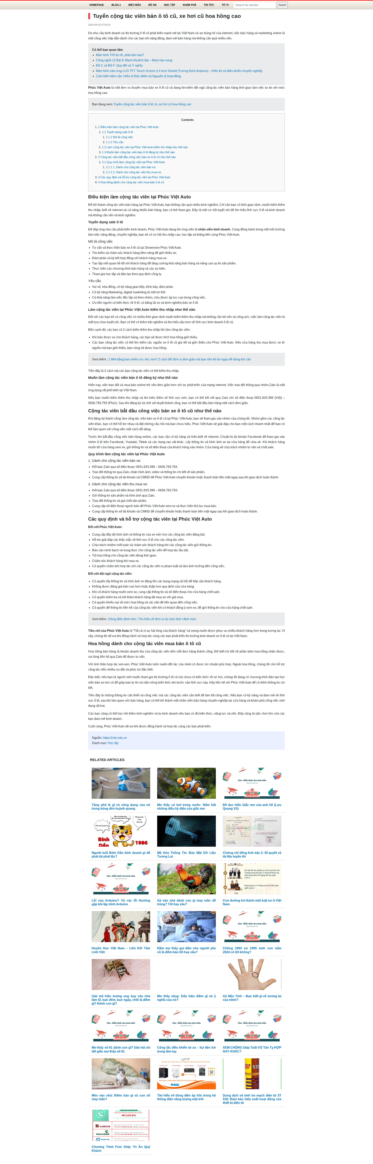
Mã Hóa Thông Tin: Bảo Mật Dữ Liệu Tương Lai (186, 854)
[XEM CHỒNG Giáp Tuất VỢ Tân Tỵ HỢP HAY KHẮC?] (252, 1027)
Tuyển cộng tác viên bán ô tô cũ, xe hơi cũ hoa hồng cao (152, 104)
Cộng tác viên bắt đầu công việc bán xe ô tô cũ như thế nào (137, 157)
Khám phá (189, 4)
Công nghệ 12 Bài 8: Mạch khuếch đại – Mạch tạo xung (134, 60)
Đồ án (152, 4)
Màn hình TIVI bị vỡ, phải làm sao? (120, 55)
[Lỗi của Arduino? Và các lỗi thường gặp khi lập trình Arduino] (121, 879)
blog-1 (116, 4)
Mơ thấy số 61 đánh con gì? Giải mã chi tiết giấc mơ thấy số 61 (121, 1049)
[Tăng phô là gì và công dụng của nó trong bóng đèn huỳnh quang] (121, 784)
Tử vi (225, 4)
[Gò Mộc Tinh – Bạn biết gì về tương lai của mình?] (252, 975)
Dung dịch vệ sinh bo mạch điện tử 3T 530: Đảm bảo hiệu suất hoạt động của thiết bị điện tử (252, 1099)
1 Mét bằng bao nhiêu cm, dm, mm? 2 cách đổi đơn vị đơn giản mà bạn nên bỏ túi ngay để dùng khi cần (179, 359)
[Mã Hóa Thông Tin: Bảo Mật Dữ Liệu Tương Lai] (186, 832)
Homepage (96, 4)
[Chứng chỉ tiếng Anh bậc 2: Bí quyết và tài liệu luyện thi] (252, 832)
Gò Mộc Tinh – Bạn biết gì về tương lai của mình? (252, 997)
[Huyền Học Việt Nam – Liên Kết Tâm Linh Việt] (121, 927)
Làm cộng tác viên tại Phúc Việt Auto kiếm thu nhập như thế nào (145, 147)
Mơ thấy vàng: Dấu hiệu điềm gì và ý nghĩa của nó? (186, 997)
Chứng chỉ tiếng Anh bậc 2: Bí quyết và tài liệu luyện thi (252, 854)
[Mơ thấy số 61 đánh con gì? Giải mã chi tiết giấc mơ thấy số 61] (121, 1027)
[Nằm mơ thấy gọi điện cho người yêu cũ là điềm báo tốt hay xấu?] (186, 927)
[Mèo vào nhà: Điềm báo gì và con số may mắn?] (121, 1074)
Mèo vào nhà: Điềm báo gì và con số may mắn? (121, 1097)
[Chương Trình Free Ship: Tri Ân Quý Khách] (121, 1126)
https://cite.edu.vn (115, 737)
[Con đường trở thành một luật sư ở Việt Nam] (252, 879)
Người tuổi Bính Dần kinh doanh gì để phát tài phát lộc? (121, 854)
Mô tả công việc (119, 137)
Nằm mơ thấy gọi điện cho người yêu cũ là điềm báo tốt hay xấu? (186, 950)
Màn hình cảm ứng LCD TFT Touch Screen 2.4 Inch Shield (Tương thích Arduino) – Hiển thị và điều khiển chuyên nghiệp (179, 71)
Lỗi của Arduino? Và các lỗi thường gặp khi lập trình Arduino (121, 902)
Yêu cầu (114, 142)
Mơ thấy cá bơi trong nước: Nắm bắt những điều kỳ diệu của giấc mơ (186, 806)
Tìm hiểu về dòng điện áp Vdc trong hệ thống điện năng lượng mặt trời (186, 1097)
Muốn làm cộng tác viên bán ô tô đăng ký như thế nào (138, 152)
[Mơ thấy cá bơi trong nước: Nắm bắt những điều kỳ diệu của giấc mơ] (186, 784)
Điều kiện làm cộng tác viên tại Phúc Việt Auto (128, 127)
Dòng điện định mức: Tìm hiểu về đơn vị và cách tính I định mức (152, 619)
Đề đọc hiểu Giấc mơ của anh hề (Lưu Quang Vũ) (252, 806)
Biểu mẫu (134, 4)
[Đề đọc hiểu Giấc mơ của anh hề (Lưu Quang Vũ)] (252, 784)
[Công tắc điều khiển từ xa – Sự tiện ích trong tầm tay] (186, 1027)
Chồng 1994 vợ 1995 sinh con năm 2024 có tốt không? (252, 950)
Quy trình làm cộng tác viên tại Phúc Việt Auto (133, 162)
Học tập (169, 4)
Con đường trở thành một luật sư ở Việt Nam (252, 902)
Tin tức (209, 4)
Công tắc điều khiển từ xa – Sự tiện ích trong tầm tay (186, 1049)
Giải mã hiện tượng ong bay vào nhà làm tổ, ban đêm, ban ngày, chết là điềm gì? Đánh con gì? (121, 999)
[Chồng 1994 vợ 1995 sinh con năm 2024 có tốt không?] (252, 927)
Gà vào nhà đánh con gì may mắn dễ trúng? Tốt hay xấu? (186, 902)
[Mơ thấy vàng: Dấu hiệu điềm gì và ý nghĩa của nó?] (186, 975)
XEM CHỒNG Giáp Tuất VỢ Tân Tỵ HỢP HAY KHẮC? (252, 1049)
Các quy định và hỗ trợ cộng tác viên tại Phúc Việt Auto (134, 177)
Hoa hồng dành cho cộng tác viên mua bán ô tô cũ (131, 182)
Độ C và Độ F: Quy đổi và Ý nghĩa (119, 65)
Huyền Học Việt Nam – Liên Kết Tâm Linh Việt (121, 950)
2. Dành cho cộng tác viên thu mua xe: (134, 172)
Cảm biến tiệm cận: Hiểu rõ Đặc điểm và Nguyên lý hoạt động (138, 76)
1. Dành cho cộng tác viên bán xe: (131, 167)
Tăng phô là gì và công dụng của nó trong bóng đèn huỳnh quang (121, 806)
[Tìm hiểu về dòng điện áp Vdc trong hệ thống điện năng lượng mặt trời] (186, 1074)
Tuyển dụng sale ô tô (117, 132)
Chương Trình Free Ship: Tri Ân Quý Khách (121, 1148)
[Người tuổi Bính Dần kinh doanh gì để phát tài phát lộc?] (121, 832)
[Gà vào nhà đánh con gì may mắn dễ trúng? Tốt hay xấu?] (186, 879)
